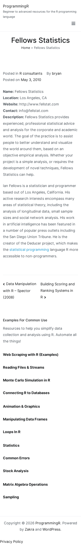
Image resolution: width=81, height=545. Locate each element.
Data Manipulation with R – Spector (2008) (19, 290)
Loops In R (11, 432)
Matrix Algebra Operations (25, 484)
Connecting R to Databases (26, 393)
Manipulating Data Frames (25, 419)
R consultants (30, 73)
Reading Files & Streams (23, 367)
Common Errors (16, 458)
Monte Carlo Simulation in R (26, 380)
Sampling (11, 497)
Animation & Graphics (21, 406)
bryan (57, 73)
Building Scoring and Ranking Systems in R (57, 290)
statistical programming (29, 249)
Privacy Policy (11, 541)
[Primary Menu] (73, 23)
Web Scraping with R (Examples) (30, 354)
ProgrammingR (16, 6)
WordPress (51, 529)
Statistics (11, 445)
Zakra (29, 529)
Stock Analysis (16, 471)
